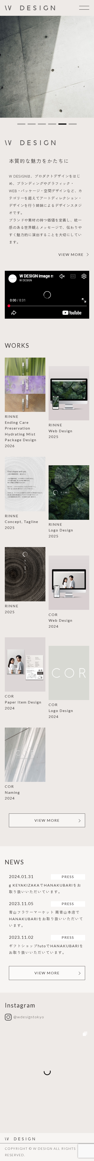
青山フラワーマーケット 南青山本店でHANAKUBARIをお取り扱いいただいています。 (46, 919)
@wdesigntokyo (28, 1017)
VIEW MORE (47, 820)
